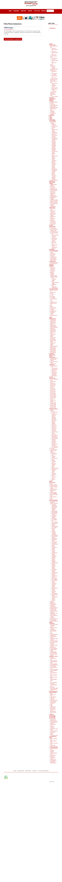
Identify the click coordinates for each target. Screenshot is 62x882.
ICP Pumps (54, 74)
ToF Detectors (55, 446)
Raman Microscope (54, 494)
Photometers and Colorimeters (53, 614)
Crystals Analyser (53, 586)
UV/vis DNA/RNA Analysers (53, 723)
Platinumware (53, 647)
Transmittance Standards (53, 113)
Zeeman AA (54, 54)
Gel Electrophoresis (54, 665)
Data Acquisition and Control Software (55, 130)
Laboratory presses (54, 640)
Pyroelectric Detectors (54, 442)
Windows (53, 479)
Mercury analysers (53, 67)
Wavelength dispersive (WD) (53, 762)
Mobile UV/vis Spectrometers (53, 352)
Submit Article (20, 770)
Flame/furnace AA (54, 50)
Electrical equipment (52, 602)
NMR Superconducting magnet (55, 282)
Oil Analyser (54, 543)
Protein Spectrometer (54, 541)
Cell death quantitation (54, 505)
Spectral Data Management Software (54, 170)
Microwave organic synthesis (54, 646)
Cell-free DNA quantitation (54, 507)
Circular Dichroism (53, 366)
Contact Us (34, 770)
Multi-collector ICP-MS (54, 84)
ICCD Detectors (55, 431)
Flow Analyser (54, 579)
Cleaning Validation (54, 561)
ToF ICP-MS (54, 91)
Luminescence (52, 261)
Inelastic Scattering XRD (54, 743)
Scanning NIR (54, 238)
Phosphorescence (53, 263)
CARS (51, 483)
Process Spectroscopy (52, 377)
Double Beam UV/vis (53, 725)
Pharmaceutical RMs (53, 109)
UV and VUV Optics (54, 477)
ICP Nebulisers (54, 73)
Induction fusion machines (53, 637)
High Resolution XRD (53, 741)
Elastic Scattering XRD (53, 739)
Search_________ (50, 11)
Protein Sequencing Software (54, 160)
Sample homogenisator (53, 651)
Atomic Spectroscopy (52, 44)
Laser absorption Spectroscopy (53, 257)
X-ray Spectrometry (53, 747)
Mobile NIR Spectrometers (53, 329)
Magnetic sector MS (53, 304)
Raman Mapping (53, 493)
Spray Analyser (55, 588)
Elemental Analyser (54, 574)
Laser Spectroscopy (53, 250)
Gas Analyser (54, 519)
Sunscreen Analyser (54, 592)
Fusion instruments (54, 634)
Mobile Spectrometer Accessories (53, 337)
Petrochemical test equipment (54, 612)
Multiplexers (54, 469)
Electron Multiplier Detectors (54, 423)
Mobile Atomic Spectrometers (53, 320)
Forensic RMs (53, 106)
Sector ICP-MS (54, 87)
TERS (51, 499)
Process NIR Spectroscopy (53, 393)
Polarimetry (51, 364)
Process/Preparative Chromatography (54, 670)
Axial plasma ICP (54, 72)
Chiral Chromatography (53, 663)
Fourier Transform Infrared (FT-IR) (53, 230)
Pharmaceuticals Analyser (55, 544)
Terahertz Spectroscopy (52, 715)
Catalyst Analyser (53, 554)
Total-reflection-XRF (53, 713)
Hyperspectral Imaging (53, 194)
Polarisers (54, 474)
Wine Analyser (54, 593)
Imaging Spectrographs (53, 206)
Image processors (53, 196)
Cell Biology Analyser (54, 557)
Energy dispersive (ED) (53, 753)
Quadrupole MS (53, 311)
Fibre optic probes (53, 449)
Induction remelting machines (54, 639)
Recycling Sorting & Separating (54, 533)
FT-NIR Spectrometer (54, 246)
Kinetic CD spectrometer (54, 372)
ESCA (51, 695)
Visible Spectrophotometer (54, 735)
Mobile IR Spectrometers (53, 325)
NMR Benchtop (55, 287)
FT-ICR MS (52, 294)
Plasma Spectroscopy (52, 356)
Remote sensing (53, 202)
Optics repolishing (54, 473)
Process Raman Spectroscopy (53, 397)
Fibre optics (52, 448)
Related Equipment (53, 500)
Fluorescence (52, 207)
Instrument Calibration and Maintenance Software (55, 139)
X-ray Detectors (55, 447)
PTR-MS (51, 309)
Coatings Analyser (53, 571)
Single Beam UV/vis (54, 728)
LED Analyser (54, 515)
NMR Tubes (54, 284)
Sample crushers (53, 649)
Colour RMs (52, 104)
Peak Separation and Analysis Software (55, 156)
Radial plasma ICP (54, 76)
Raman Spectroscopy (52, 482)
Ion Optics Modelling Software (54, 142)
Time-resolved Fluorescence (53, 223)
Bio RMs (52, 103)
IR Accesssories (53, 228)
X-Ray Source (52, 119)
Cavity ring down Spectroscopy (53, 260)
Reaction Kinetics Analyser (53, 529)
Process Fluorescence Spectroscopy (53, 383)
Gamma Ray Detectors (54, 428)
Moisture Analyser (53, 525)
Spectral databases (54, 180)
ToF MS (51, 314)
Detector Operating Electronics (54, 417)
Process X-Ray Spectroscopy (53, 407)
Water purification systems (53, 654)
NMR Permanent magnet (54, 279)
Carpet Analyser (55, 562)
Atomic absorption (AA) (54, 46)
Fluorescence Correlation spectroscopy (53, 212)
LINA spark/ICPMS (53, 700)
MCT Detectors (55, 435)
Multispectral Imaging (52, 198)
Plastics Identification (54, 547)
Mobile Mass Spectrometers (53, 322)
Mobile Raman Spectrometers (53, 340)
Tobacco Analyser (53, 599)
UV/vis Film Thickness (52, 727)
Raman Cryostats (53, 484)
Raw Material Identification (54, 539)
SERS (51, 495)
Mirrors (53, 467)
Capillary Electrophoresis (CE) (53, 658)
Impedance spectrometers (53, 606)
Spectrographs (53, 619)
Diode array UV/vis (54, 721)
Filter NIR (53, 248)
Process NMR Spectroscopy (53, 395)
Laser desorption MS (53, 299)
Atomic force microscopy (52, 187)
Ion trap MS (52, 297)
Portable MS (52, 308)
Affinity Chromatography (53, 672)
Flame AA (54, 48)
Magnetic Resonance (51, 265)
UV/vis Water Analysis (52, 732)
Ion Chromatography (53, 682)
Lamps (50, 117)
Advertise (43, 11)
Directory (23, 11)
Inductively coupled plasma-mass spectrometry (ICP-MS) (54, 80)
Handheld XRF (53, 755)
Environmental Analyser (54, 576)
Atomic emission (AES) (53, 56)
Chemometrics (53, 121)
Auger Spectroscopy (53, 694)
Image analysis (53, 195)
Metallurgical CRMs (54, 107)
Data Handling (52, 120)
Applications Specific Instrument (54, 503)
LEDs (50, 116)
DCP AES (53, 59)
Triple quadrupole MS (53, 316)
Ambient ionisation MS (54, 290)
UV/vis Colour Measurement (53, 719)
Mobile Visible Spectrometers (53, 350)
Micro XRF (52, 756)
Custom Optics (55, 458)
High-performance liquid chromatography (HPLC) (53, 679)
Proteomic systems (54, 618)
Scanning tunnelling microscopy (54, 204)
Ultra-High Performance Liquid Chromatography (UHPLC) (54, 688)
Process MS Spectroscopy (53, 391)
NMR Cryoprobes (54, 286)
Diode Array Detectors (54, 420)
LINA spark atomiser (52, 698)
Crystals (53, 457)
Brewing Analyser (53, 564)
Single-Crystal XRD (53, 746)
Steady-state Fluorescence (52, 221)
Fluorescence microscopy (52, 192)
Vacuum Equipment (54, 621)
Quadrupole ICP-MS (54, 86)
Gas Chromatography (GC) (53, 675)
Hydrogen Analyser (54, 517)
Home (10, 11)
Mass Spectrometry (53, 289)
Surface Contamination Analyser (55, 597)
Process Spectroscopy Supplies (53, 400)
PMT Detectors (55, 438)
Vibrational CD (54, 375)
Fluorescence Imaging (52, 215)
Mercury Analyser (53, 590)
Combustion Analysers (54, 584)
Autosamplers (53, 629)
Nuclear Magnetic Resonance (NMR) (53, 276)
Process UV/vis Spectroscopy (53, 403)
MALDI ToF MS (53, 307)
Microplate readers (54, 607)
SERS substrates (53, 496)
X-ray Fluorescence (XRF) (54, 749)
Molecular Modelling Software (54, 149)
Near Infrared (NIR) (54, 232)
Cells (53, 455)
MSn (51, 305)
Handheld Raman (53, 489)
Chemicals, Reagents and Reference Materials (52, 99)
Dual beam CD (55, 369)
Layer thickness (53, 696)
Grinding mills (52, 635)
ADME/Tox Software (54, 124)
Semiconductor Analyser (55, 537)
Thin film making (53, 652)
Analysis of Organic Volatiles (54, 567)
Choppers (54, 456)
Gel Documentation (55, 521)
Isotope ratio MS (53, 302)
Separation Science (53, 656)
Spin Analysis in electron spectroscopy (53, 710)
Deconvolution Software (55, 135)
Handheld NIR (54, 245)
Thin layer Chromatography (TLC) (53, 684)
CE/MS (51, 293)
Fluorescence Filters (52, 209)
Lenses (53, 466)
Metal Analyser (55, 512)
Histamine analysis (54, 509)
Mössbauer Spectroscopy (52, 354)
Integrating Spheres (54, 464)
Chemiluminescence (54, 262)
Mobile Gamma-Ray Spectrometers (54, 327)
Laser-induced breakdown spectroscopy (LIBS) (53, 94)
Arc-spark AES (54, 58)
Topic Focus (37, 11)
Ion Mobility (51, 249)
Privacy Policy (28, 770)
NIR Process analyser (54, 240)
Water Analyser (55, 594)
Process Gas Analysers (52, 386)
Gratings (53, 460)
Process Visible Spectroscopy (53, 405)
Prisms (53, 475)
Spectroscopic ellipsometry (53, 707)
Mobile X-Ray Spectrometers (53, 348)
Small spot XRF (53, 759)
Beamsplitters (54, 453)
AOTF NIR (54, 241)
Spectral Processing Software (54, 175)
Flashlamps (51, 115)
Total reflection (53, 760)
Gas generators (53, 604)
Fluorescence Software (52, 219)
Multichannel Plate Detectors (55, 437)
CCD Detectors (55, 412)
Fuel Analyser (54, 518)
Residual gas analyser (52, 312)
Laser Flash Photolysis (52, 255)
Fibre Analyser (54, 578)
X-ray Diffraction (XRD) (53, 737)
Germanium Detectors (54, 430)
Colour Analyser (55, 572)
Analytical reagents (54, 102)
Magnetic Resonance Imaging (52, 273)
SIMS (51, 704)
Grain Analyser (54, 523)
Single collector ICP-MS (55, 89)
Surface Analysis (53, 692)
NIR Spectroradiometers (56, 234)
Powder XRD (52, 745)
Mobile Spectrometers (52, 318)
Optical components (52, 452)
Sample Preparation (52, 623)
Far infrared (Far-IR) (54, 231)
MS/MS (51, 306)
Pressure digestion (54, 648)
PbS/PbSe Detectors (54, 440)
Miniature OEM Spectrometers (53, 609)
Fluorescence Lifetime (52, 217)
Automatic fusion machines (53, 628)
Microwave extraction (52, 643)
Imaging (51, 183)
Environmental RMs (54, 105)
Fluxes (51, 633)
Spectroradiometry (53, 691)
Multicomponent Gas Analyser (55, 527)
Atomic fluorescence (52, 65)
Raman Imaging (53, 492)
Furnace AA (54, 51)
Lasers (50, 118)
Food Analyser (54, 552)
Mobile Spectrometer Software (53, 334)
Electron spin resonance (52, 271)
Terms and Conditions (43, 770)
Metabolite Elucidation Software (54, 146)
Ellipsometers (53, 603)
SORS (51, 497)
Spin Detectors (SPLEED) (55, 444)
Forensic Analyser (53, 551)
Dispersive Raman (53, 485)
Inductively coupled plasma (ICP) (54, 69)
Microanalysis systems (53, 758)
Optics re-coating (54, 471)
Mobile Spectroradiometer (54, 345)
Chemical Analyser (53, 559)
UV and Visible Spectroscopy (52, 717)
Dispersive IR (52, 227)
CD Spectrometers (55, 367)
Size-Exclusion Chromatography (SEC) (53, 667)
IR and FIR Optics (54, 462)
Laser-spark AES (54, 63)
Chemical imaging (53, 190)
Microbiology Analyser (54, 514)
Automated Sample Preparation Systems (54, 625)
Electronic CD (54, 370)
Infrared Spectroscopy (52, 226)
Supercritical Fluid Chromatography (53, 661)
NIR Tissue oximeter (54, 237)
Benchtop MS (53, 292)
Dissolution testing (54, 501)
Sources (51, 480)
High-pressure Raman (53, 491)
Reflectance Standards (52, 111)
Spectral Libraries (53, 173)
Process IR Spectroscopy (53, 388)
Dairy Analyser (54, 580)
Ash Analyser (54, 569)
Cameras (52, 409)
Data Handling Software (54, 133)
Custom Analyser (53, 582)
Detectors (52, 411)
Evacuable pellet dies (53, 631)
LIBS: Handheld (55, 96)
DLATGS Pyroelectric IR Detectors (54, 414)
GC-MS (51, 295)
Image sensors (53, 450)
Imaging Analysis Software (53, 185)
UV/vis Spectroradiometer (54, 730)
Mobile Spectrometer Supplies (53, 343)
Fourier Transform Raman (53, 487)
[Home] (31, 4)
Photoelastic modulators (54, 374)
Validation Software (54, 178)
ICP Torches (54, 77)
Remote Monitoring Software (54, 163)
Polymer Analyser (53, 549)
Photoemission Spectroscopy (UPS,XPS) (53, 702)
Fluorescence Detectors (54, 426)
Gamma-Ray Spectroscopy (52, 182)
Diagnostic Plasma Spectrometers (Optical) (54, 359)
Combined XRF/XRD (52, 751)
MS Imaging (52, 296)
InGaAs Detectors (54, 433)
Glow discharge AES (55, 61)
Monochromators (55, 468)
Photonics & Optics (53, 408)
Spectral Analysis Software (53, 167)
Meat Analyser (54, 511)
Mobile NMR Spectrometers (53, 331)
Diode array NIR (54, 243)
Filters (53, 459)
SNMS (51, 705)
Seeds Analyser (55, 535)
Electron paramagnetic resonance (53, 268)
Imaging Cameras (53, 188)
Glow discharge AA (55, 53)
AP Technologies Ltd (8, 29)
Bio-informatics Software (55, 127)
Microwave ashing (53, 641)
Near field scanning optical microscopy (54, 200)
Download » (53, 28)
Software (52, 123)
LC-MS (51, 301)
